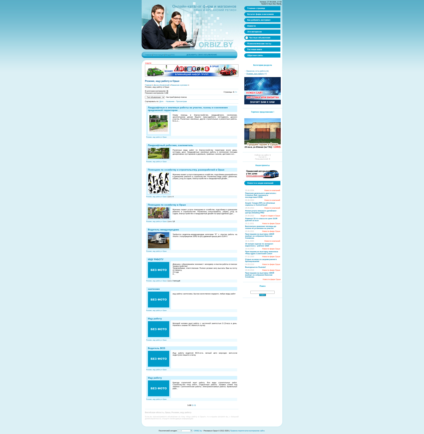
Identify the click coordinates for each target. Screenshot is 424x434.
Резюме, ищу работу (255, 74)
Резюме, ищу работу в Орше (156, 137)
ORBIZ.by (198, 431)
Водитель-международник (163, 229)
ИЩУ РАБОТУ (155, 259)
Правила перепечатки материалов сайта (247, 431)
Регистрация (158, 55)
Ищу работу (155, 318)
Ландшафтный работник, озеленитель (170, 145)
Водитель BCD (156, 348)
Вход (167, 55)
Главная (148, 55)
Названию (170, 101)
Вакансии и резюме (179, 85)
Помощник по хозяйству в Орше (167, 204)
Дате (161, 101)
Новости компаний (272, 190)
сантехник (154, 289)
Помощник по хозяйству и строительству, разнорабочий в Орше (186, 169)
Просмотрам (181, 101)
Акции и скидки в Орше (270, 216)
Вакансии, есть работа (255, 71)
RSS (173, 55)
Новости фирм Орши (271, 223)
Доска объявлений (161, 85)
